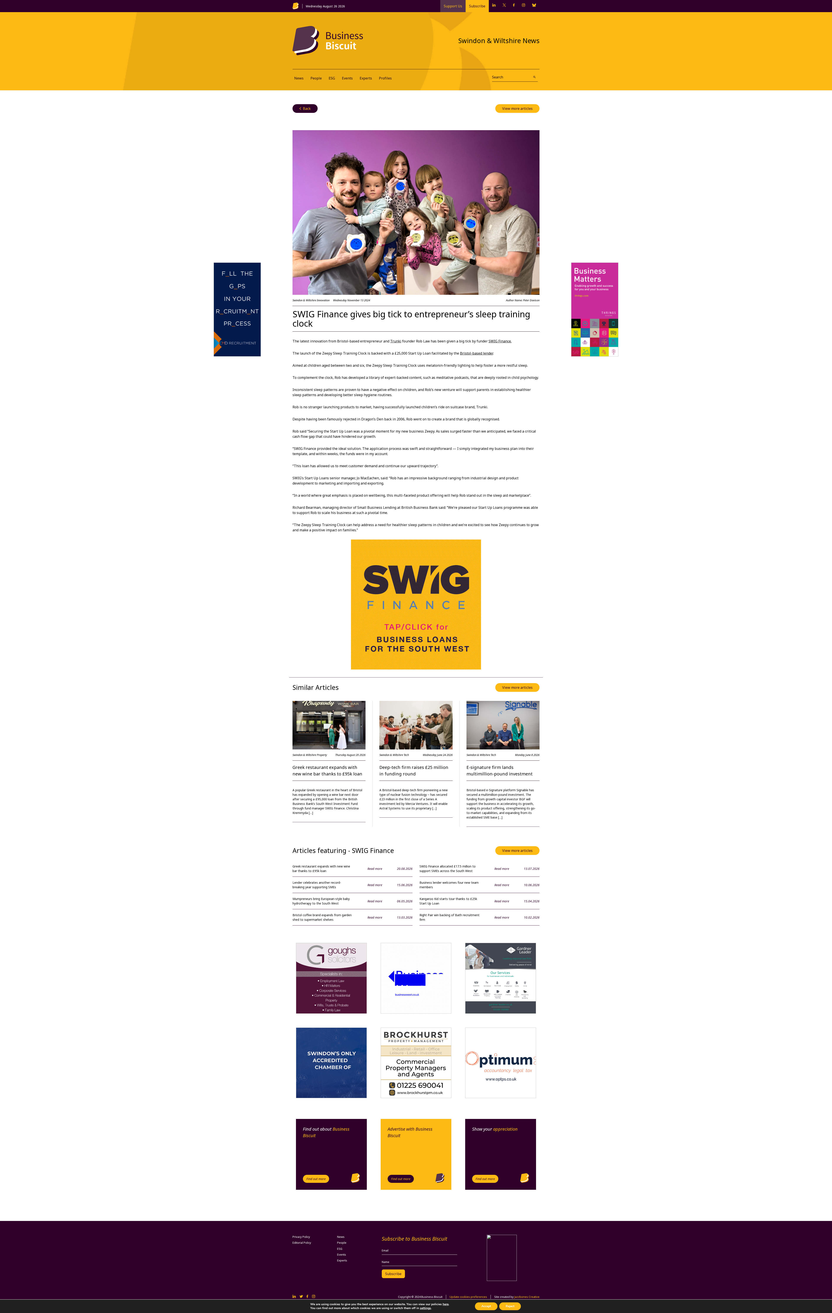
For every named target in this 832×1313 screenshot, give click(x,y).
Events (347, 78)
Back (305, 108)
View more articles (517, 108)
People (316, 78)
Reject (510, 1306)
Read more (374, 869)
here (445, 1304)
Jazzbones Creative (527, 1297)
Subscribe (477, 6)
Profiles (385, 78)
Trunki (395, 341)
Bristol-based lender (476, 353)
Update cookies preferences (468, 1297)
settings (425, 1308)
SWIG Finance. (500, 341)
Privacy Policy (301, 1237)
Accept (486, 1306)
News (299, 78)
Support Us (453, 6)
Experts (366, 78)
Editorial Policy (301, 1243)
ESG (332, 78)
